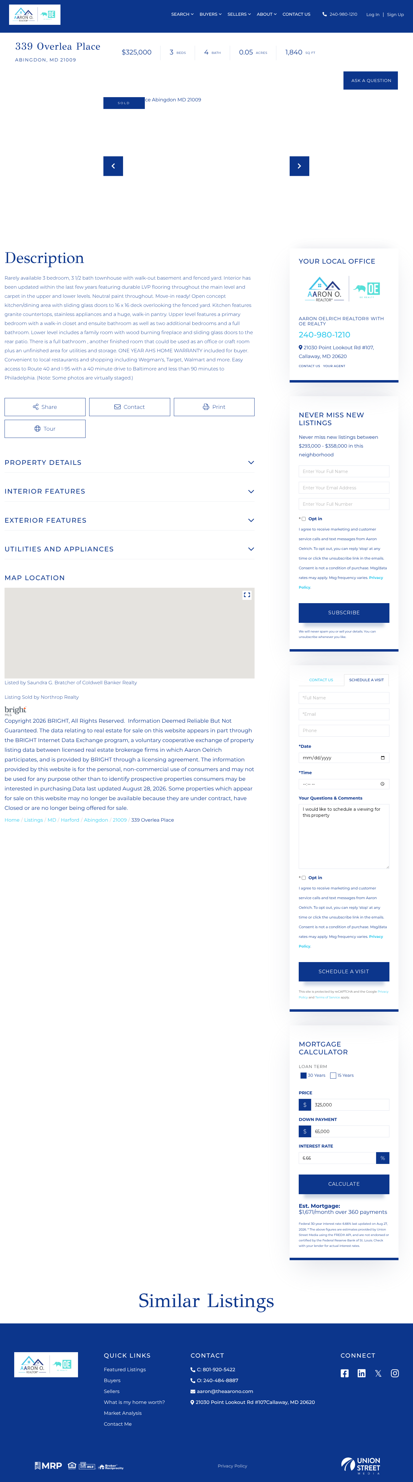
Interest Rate (316, 1146)
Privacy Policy (232, 1466)
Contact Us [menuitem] (297, 14)
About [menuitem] (264, 14)
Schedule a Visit (366, 680)
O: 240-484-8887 (217, 1381)
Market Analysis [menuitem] (122, 1413)
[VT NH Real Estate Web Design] (360, 1465)
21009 (120, 820)
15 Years (345, 1075)
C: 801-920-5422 (216, 1370)
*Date (305, 746)
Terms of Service (327, 997)
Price (305, 1093)
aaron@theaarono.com (225, 1392)
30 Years (316, 1075)
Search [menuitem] (180, 14)
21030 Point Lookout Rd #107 (255, 1402)
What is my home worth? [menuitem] (134, 1402)
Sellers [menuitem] (237, 14)
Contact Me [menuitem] (118, 1424)
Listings (33, 820)
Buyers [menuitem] (208, 14)
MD (51, 820)
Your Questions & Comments (330, 798)
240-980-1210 (343, 14)
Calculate (344, 1184)
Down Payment (318, 1119)
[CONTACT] (370, 80)
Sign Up (395, 14)
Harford (70, 820)
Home (12, 820)
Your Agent (334, 366)
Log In (373, 14)
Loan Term (313, 1066)
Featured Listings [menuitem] (125, 1370)
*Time (305, 772)
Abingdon (96, 820)
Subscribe (344, 613)
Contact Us (309, 366)
